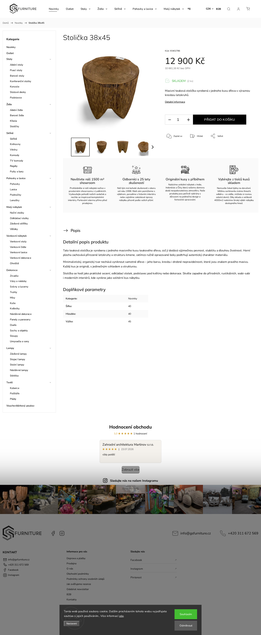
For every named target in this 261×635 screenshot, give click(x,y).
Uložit (173, 147)
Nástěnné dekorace (20, 314)
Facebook (53, 533)
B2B (218, 9)
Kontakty (72, 599)
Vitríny (13, 149)
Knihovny (15, 144)
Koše (12, 303)
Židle (9, 104)
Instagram (62, 533)
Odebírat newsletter (78, 589)
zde (121, 616)
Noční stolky (17, 212)
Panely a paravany (20, 319)
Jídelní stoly (16, 64)
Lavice (13, 189)
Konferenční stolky (20, 81)
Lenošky (14, 200)
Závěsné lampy (18, 354)
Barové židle (17, 115)
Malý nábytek (14, 207)
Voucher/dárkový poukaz (20, 405)
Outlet (10, 53)
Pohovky (15, 184)
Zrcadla (14, 276)
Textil (9, 382)
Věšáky (14, 229)
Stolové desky (18, 92)
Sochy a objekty (19, 330)
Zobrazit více (131, 469)
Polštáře (14, 393)
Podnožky (15, 195)
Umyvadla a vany (19, 341)
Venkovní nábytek (16, 236)
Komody (14, 155)
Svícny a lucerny (19, 286)
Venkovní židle (18, 247)
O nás (70, 568)
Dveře (13, 325)
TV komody (16, 160)
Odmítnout (186, 625)
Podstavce (16, 97)
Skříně (10, 133)
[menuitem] (54, 9)
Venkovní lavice (18, 252)
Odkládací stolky (19, 218)
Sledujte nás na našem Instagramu (134, 481)
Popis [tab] (75, 230)
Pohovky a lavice (16, 178)
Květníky (15, 308)
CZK (208, 8)
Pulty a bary (16, 171)
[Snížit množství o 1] (169, 119)
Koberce (14, 388)
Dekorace (12, 270)
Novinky (10, 47)
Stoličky (14, 126)
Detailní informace (175, 102)
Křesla (13, 121)
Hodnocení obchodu (130, 427)
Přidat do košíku (219, 119)
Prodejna (71, 563)
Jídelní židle (16, 110)
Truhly (13, 292)
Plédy (13, 399)
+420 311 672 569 (243, 533)
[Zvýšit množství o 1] (188, 119)
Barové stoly (17, 75)
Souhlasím (186, 614)
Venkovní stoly (18, 241)
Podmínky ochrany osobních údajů (85, 579)
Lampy (10, 348)
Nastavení (71, 623)
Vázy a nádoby (18, 281)
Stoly (9, 59)
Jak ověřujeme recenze (79, 584)
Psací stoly (16, 70)
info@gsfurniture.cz (195, 533)
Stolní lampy (17, 364)
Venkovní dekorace (20, 258)
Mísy (12, 297)
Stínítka (14, 375)
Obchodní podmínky (78, 573)
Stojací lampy (17, 359)
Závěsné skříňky (19, 223)
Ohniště (14, 263)
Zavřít (246, 147)
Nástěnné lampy (19, 370)
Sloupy (14, 336)
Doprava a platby (76, 558)
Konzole (14, 86)
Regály (14, 166)
